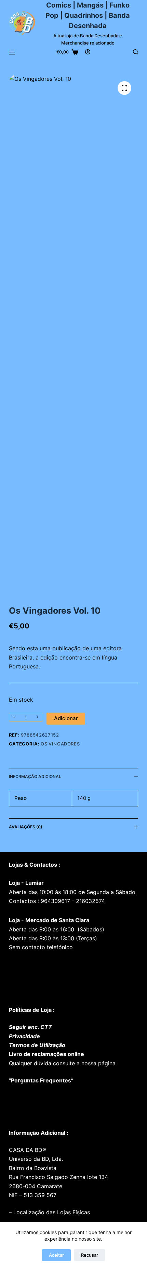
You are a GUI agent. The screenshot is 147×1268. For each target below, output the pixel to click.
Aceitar (56, 1255)
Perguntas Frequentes (41, 1080)
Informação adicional (35, 776)
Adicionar (66, 718)
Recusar (89, 1255)
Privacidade (24, 1036)
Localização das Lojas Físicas (51, 1212)
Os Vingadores (60, 743)
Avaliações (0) (25, 826)
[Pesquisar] (135, 51)
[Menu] (12, 52)
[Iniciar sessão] (87, 51)
